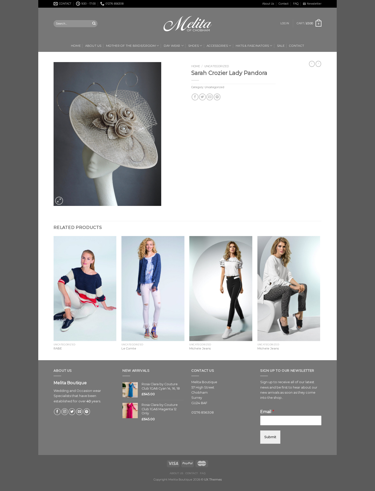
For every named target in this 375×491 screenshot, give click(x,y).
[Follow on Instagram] (64, 411)
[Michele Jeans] (220, 288)
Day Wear (172, 46)
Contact (284, 3)
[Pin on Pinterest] (217, 96)
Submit (270, 437)
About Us (268, 3)
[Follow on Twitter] (72, 411)
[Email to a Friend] (209, 96)
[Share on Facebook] (195, 96)
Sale (281, 46)
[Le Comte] (152, 288)
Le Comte (128, 348)
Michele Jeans (200, 348)
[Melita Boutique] (187, 24)
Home (76, 46)
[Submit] (93, 23)
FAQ (295, 3)
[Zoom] (59, 201)
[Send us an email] (79, 411)
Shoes (193, 46)
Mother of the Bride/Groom (131, 46)
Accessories (217, 46)
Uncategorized (216, 66)
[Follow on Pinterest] (86, 411)
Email (267, 411)
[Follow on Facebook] (57, 411)
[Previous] (54, 298)
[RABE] (85, 288)
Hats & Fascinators (252, 46)
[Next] (320, 298)
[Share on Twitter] (202, 96)
